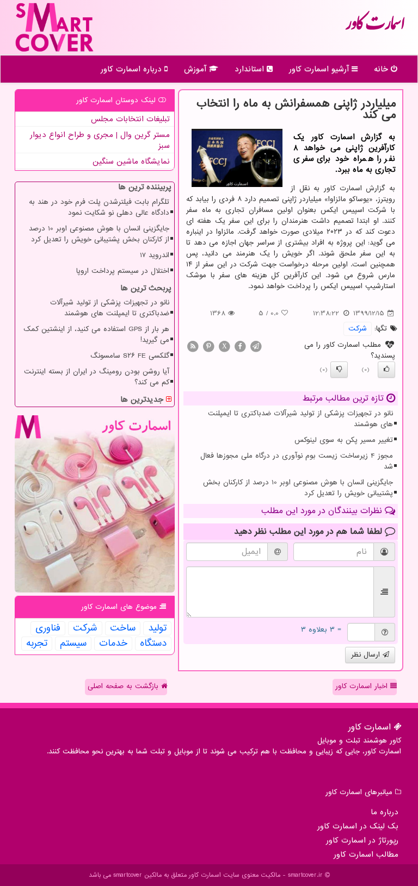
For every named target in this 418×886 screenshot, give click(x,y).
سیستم (73, 644)
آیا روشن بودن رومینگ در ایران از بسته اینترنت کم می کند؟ (96, 377)
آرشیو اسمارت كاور (320, 69)
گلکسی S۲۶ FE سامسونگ (129, 356)
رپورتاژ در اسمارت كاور (362, 840)
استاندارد (251, 69)
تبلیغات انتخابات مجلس (130, 119)
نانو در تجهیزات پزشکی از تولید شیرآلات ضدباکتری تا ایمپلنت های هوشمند (300, 418)
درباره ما (384, 812)
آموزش (196, 69)
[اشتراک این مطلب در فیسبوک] (240, 346)
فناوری (47, 628)
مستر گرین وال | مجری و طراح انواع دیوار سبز (100, 140)
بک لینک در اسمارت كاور (357, 826)
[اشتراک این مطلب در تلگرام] (255, 346)
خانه (382, 69)
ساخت (123, 628)
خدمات (113, 644)
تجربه (36, 644)
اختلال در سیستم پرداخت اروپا (122, 271)
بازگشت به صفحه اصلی (124, 686)
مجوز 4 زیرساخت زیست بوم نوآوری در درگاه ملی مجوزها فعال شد (296, 461)
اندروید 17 (154, 255)
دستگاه (153, 644)
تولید (157, 628)
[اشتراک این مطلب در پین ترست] (208, 346)
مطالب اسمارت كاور (366, 854)
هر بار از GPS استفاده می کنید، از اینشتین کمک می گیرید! (96, 334)
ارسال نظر (367, 655)
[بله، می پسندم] (386, 369)
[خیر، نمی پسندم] (339, 369)
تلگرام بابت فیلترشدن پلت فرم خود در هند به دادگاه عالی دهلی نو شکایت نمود (99, 207)
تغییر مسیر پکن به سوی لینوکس (343, 440)
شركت (357, 328)
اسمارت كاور (375, 27)
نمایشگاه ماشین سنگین (131, 161)
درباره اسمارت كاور (132, 69)
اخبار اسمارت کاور (362, 686)
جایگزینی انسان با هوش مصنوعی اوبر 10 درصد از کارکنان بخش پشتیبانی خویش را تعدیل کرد (298, 487)
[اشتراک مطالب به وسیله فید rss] (192, 346)
